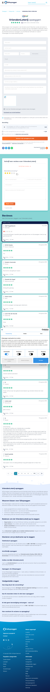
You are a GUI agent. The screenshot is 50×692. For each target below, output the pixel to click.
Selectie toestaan (25, 360)
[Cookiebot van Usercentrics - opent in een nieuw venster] (43, 330)
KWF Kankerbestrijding (32, 651)
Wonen (5, 671)
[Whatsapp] (12, 148)
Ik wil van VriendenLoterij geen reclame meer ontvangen (20, 109)
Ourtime (28, 641)
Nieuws (27, 676)
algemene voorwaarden (21, 134)
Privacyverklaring (6, 143)
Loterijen (18, 11)
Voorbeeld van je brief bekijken (12, 112)
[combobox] (37, 2)
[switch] (19, 354)
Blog (27, 673)
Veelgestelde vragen (31, 664)
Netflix (27, 637)
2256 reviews (27, 22)
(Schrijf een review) (34, 22)
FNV (27, 644)
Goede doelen (6, 659)
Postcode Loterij (30, 634)
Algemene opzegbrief (9, 633)
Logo (27, 671)
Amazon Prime (29, 648)
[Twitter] (6, 148)
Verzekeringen (7, 668)
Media (4, 664)
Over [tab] (41, 333)
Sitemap (28, 687)
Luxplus (28, 632)
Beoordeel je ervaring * (11, 171)
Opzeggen (4, 11)
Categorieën (11, 11)
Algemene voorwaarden (32, 678)
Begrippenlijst (29, 666)
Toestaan (41, 360)
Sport (4, 666)
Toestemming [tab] (9, 333)
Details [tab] (25, 333)
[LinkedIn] (9, 148)
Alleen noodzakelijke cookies (9, 360)
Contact (5, 636)
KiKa (27, 646)
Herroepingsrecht (30, 683)
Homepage (28, 659)
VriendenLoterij (30, 639)
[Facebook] (3, 148)
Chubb (27, 653)
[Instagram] (8, 640)
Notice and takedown (31, 685)
